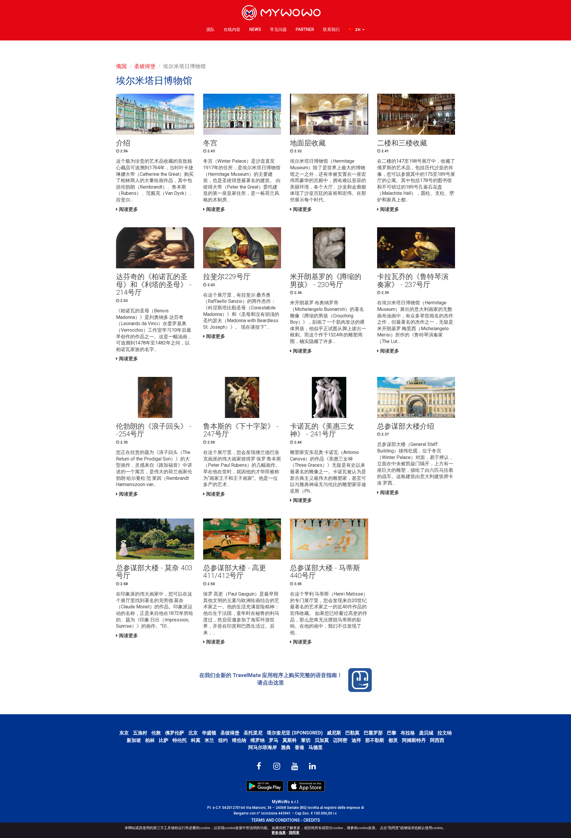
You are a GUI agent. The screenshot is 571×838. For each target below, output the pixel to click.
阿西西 (437, 740)
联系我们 (331, 29)
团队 (210, 29)
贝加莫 (322, 740)
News (255, 29)
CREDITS (311, 820)
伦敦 (156, 733)
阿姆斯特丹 (414, 740)
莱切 (305, 740)
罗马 (273, 740)
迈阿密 (340, 740)
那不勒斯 (374, 740)
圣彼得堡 (145, 66)
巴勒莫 (352, 733)
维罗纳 (257, 740)
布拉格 (408, 733)
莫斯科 (290, 740)
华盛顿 (209, 733)
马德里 (315, 747)
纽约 (223, 740)
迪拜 (356, 740)
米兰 (209, 740)
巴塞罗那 (373, 733)
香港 (299, 747)
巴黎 (391, 733)
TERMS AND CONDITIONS (275, 820)
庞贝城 (426, 733)
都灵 (393, 740)
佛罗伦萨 (174, 733)
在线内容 (232, 29)
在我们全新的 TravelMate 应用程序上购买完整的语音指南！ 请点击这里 (270, 678)
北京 (193, 733)
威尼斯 (334, 733)
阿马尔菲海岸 (262, 747)
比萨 (163, 740)
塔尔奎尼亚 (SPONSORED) (295, 733)
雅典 (286, 747)
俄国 (121, 66)
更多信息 (279, 832)
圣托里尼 (253, 733)
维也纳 (239, 740)
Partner (305, 29)
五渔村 (140, 733)
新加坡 (134, 740)
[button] (356, 29)
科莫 (195, 740)
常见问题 (278, 29)
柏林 (150, 740)
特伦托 (179, 740)
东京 (124, 733)
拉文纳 (444, 733)
